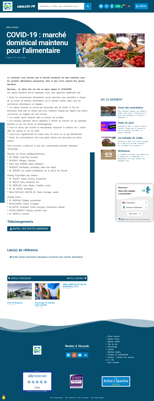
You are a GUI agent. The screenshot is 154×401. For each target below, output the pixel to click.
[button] (141, 6)
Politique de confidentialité (118, 355)
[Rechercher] (87, 6)
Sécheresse (124, 151)
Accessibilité (112, 347)
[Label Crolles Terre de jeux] (76, 381)
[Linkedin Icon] (85, 355)
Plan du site (112, 344)
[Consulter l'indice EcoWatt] (118, 6)
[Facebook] (68, 355)
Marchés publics (114, 342)
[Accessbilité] (112, 6)
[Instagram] (74, 355)
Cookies (111, 349)
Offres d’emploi (114, 336)
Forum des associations (130, 107)
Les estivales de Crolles (130, 137)
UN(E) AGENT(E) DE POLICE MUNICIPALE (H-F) (74, 285)
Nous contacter (113, 362)
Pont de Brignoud (14, 303)
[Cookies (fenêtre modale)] (3, 397)
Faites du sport (126, 122)
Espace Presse (113, 339)
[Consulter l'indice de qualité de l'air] (124, 6)
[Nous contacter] (106, 6)
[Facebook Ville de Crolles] (101, 6)
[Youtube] (79, 355)
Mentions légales (114, 352)
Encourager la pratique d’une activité (45, 304)
